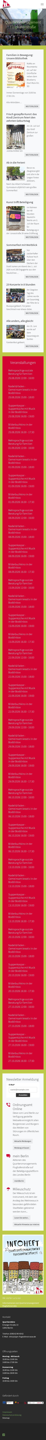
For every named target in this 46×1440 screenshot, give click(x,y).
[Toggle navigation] (42, 4)
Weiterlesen (32, 106)
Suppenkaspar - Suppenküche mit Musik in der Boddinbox (21, 409)
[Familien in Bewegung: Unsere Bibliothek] (16, 74)
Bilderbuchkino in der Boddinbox (20, 426)
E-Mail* (12, 1085)
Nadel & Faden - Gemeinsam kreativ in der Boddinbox (22, 390)
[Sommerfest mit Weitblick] (16, 255)
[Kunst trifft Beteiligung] (16, 217)
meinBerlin (19, 1181)
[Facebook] (3, 1434)
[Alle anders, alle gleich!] (16, 331)
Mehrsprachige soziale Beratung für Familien (20, 372)
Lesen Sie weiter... (21, 1217)
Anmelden (23, 1095)
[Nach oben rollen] (41, 1435)
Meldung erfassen (21, 1148)
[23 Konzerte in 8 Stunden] (16, 294)
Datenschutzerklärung (11, 1415)
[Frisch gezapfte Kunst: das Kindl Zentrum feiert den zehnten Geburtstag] (16, 136)
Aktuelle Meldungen (22, 1141)
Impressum (7, 1412)
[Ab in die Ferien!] (16, 172)
